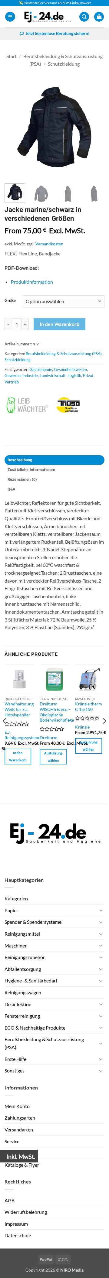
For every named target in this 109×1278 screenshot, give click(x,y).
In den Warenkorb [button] (18, 756)
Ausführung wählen (53, 756)
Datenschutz (18, 1235)
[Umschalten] (100, 910)
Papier (11, 910)
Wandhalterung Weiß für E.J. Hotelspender (19, 709)
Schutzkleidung (64, 64)
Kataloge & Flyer (22, 1165)
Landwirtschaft (53, 375)
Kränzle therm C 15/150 (88, 706)
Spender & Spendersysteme (33, 922)
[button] (10, 17)
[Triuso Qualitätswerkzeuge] (79, 405)
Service (12, 1141)
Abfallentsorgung (23, 969)
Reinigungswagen (23, 992)
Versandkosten (49, 243)
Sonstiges (15, 1070)
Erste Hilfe (15, 1059)
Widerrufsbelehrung (26, 1212)
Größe (10, 301)
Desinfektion (18, 1004)
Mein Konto (17, 1106)
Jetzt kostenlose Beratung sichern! (57, 33)
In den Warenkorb (59, 324)
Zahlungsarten (20, 1117)
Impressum (16, 1224)
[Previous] (14, 127)
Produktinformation (32, 282)
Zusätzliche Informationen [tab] (31, 470)
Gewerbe (13, 375)
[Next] (94, 127)
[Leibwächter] (29, 405)
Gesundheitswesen (70, 369)
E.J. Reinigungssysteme (22, 735)
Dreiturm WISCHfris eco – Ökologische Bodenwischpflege (57, 711)
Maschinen (16, 945)
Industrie (30, 375)
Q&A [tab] (12, 489)
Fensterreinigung (22, 1016)
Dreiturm (49, 737)
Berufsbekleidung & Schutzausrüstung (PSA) (64, 353)
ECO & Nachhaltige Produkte (35, 1027)
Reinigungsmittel (22, 934)
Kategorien (16, 898)
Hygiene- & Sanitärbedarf (31, 980)
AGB (10, 1200)
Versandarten (19, 1129)
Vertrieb (12, 381)
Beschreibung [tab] (20, 460)
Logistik (74, 375)
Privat (88, 375)
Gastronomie (40, 369)
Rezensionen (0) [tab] (22, 479)
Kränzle (82, 727)
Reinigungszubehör (25, 957)
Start (11, 56)
